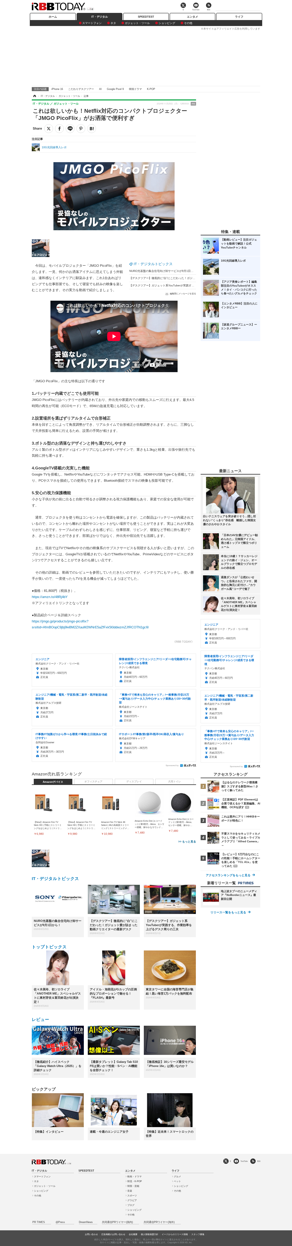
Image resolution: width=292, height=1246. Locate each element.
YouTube (244, 1161)
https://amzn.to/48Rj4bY (50, 597)
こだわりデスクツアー (81, 89)
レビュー (40, 1019)
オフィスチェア (93, 781)
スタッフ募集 (197, 1234)
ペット (177, 1181)
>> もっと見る (187, 841)
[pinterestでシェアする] (80, 128)
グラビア (132, 1200)
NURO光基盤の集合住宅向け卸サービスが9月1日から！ (164, 271)
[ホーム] (34, 96)
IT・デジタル (99, 16)
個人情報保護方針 (149, 1234)
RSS (258, 1161)
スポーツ (132, 1195)
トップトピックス (49, 947)
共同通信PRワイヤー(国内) (117, 1222)
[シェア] (59, 128)
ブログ (130, 1205)
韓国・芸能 (133, 1186)
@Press (60, 1222)
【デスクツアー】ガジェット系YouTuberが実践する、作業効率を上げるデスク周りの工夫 (185, 285)
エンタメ (192, 16)
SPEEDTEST (146, 16)
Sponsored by (172, 765)
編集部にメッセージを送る (183, 293)
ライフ (239, 16)
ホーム (53, 16)
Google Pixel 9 (115, 89)
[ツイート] (48, 128)
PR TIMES (38, 1222)
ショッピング (167, 23)
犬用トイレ (174, 781)
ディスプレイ (134, 781)
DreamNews (86, 1222)
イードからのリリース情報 (175, 1234)
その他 (188, 23)
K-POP (151, 89)
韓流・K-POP (134, 1181)
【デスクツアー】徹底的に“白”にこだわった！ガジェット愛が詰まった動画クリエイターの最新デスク (192, 278)
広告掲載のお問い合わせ (113, 1234)
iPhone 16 (57, 89)
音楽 (129, 1190)
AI (100, 89)
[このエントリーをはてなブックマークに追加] (91, 128)
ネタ (113, 23)
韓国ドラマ (135, 89)
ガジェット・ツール (137, 23)
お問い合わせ (91, 1234)
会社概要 (133, 1234)
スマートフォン (92, 23)
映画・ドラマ (134, 1176)
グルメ (177, 1176)
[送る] (70, 128)
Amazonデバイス (53, 782)
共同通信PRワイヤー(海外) (159, 1222)
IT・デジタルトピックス (153, 264)
